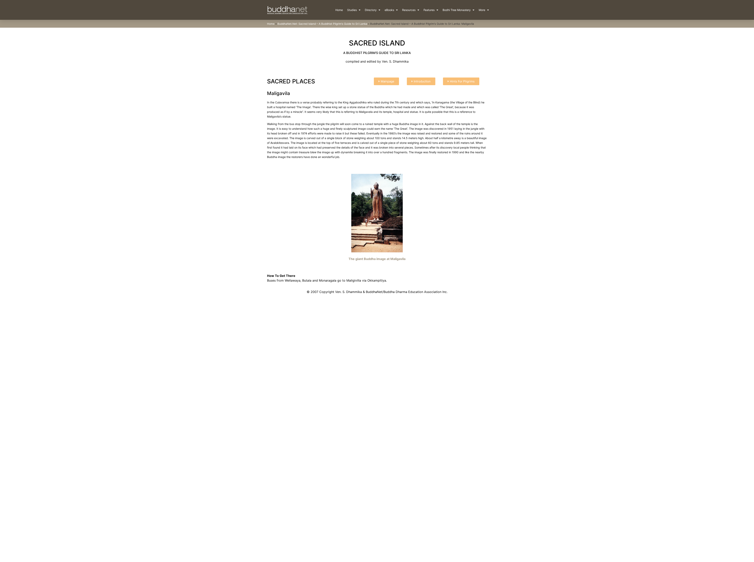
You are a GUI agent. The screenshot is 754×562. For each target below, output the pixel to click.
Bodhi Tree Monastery (457, 10)
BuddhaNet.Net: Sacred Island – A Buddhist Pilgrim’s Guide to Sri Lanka (322, 23)
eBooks (389, 10)
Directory (371, 10)
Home (339, 10)
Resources (408, 10)
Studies (352, 10)
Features (429, 10)
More (482, 10)
